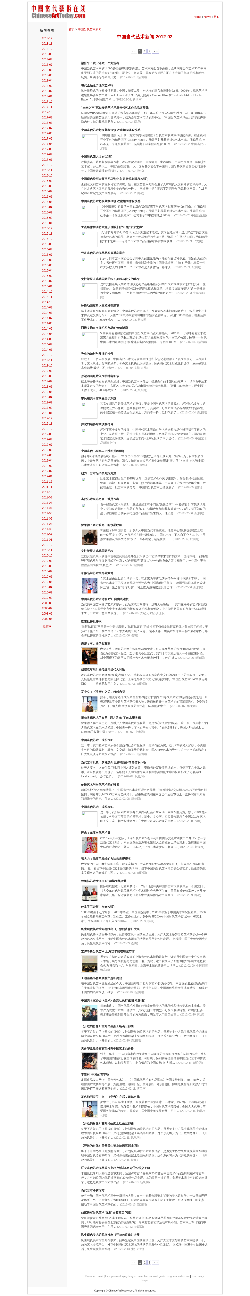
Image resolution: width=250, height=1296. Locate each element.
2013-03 (47, 402)
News (207, 16)
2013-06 (47, 386)
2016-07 (47, 191)
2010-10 (47, 555)
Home (197, 16)
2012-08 (47, 439)
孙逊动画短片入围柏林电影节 (100, 305)
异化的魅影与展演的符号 (97, 353)
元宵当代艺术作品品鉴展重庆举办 (103, 253)
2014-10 (47, 302)
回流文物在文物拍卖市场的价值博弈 (104, 327)
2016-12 (47, 165)
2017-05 (47, 138)
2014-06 (47, 323)
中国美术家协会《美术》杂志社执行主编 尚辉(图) (113, 1000)
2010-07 (47, 571)
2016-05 (47, 201)
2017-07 (47, 128)
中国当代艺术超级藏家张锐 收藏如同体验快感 (110, 130)
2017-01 (47, 159)
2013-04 (47, 397)
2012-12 (47, 418)
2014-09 (47, 307)
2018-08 (47, 59)
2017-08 (47, 122)
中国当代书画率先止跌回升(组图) (102, 451)
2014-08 (47, 312)
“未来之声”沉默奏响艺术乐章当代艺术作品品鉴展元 (115, 107)
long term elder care (178, 1276)
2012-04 (47, 460)
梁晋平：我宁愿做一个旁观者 (100, 63)
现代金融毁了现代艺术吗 (97, 85)
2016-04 (47, 207)
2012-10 (47, 428)
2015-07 (47, 254)
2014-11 (47, 296)
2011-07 (47, 508)
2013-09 (47, 370)
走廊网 (47, 626)
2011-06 (47, 513)
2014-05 (47, 328)
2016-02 (47, 217)
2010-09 (47, 560)
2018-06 (47, 70)
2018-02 (47, 91)
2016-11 (47, 170)
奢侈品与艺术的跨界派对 (97, 573)
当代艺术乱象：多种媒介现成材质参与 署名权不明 (113, 762)
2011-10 (47, 492)
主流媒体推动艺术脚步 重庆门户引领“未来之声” (112, 227)
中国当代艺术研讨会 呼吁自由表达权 (105, 599)
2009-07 (47, 608)
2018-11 (47, 43)
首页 (72, 29)
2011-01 (47, 539)
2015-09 (47, 244)
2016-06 (47, 196)
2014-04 (47, 333)
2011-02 (47, 534)
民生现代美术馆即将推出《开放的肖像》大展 (110, 929)
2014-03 (47, 339)
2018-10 (47, 48)
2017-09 (47, 117)
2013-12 (47, 355)
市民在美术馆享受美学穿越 (98, 398)
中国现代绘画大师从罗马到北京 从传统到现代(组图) (114, 178)
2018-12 (47, 38)
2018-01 (47, 96)
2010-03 (47, 592)
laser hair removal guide (151, 1276)
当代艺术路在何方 (92, 1190)
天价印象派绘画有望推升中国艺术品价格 (107, 1048)
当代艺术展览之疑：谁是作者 (100, 499)
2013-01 (47, 413)
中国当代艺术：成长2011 (97, 740)
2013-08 (47, 376)
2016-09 (47, 180)
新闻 (216, 16)
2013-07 (47, 381)
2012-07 (47, 444)
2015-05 (47, 265)
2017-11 (47, 106)
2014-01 (47, 349)
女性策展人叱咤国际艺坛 (97, 550)
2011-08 (47, 502)
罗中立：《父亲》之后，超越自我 (103, 691)
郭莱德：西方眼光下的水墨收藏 (101, 525)
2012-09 (47, 434)
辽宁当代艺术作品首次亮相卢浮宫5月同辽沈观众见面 (115, 1168)
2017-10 (47, 112)
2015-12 (47, 228)
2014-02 (47, 344)
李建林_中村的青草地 (95, 1074)
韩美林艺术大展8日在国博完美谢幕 (104, 881)
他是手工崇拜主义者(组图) (98, 906)
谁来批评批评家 (91, 621)
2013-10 (47, 365)
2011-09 (47, 497)
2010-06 (47, 576)
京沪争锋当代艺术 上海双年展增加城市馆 (108, 951)
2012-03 (47, 465)
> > (155, 51)
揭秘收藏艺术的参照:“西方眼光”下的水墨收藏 (111, 717)
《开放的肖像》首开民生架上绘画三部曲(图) (110, 1145)
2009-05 (47, 618)
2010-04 (47, 587)
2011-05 (47, 518)
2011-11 (47, 486)
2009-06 (47, 613)
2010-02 (47, 597)
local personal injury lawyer (120, 1276)
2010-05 (47, 581)
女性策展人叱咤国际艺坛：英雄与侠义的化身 (110, 279)
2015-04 (47, 270)
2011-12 (47, 481)
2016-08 (47, 186)
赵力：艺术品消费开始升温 (98, 473)
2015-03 (47, 275)
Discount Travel (94, 1276)
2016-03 (47, 212)
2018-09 (47, 54)
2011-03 (47, 529)
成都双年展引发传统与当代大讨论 (103, 669)
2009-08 (47, 603)
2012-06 (47, 450)
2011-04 (47, 523)
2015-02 (47, 281)
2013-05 (47, 391)
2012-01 (47, 476)
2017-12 (47, 101)
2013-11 (47, 360)
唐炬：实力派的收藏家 (95, 643)
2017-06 (47, 133)
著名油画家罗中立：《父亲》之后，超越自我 (110, 1096)
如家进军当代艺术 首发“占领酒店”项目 (106, 1212)
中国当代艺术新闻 (89, 29)
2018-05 (47, 75)
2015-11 (47, 233)
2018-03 (47, 85)
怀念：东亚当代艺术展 (95, 832)
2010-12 (47, 545)
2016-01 (47, 223)
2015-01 (47, 286)
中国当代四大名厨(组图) (96, 156)
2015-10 (47, 238)
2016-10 (47, 175)
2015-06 (47, 260)
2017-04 (47, 143)
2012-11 (47, 423)
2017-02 (47, 154)
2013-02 (47, 407)
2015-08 (47, 249)
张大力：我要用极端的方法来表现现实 (106, 858)
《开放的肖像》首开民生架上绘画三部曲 (107, 1026)
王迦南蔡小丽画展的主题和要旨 (101, 978)
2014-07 (47, 318)
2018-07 (47, 64)
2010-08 (47, 566)
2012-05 (47, 455)
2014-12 (47, 291)
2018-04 (47, 80)
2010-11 (47, 550)
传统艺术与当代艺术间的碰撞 (100, 784)
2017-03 (47, 149)
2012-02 (47, 471)
